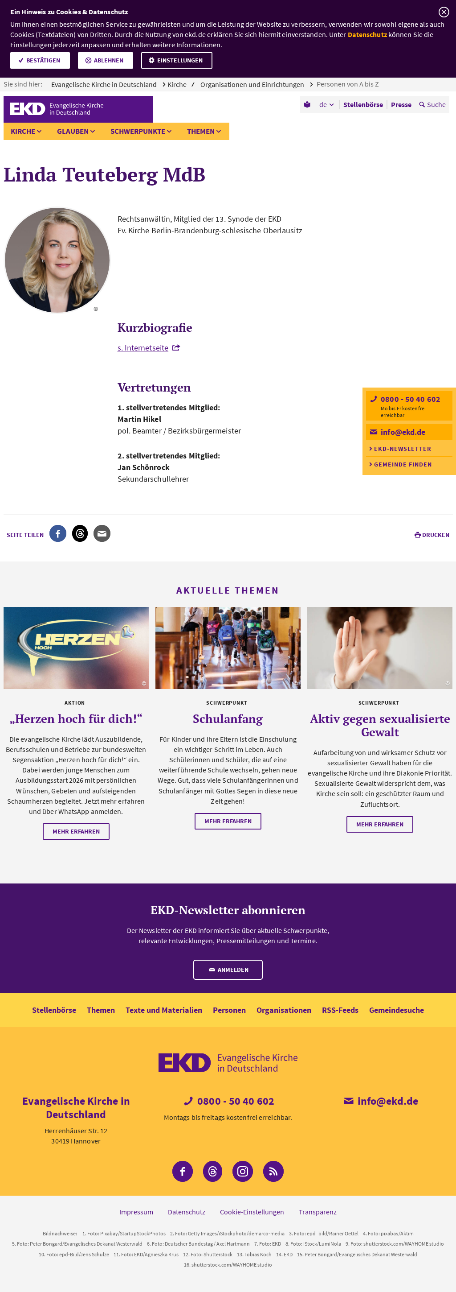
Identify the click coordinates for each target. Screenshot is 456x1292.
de (323, 104)
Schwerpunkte (137, 131)
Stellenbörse (54, 1010)
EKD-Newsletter (403, 449)
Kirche (23, 131)
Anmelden (232, 970)
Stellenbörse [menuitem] (363, 104)
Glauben (73, 131)
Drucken (435, 535)
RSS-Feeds (340, 1010)
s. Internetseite (143, 348)
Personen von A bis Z (348, 83)
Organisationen (283, 1010)
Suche (436, 104)
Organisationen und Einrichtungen (252, 84)
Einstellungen (180, 60)
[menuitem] (308, 104)
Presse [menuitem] (401, 104)
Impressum (136, 1211)
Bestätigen (43, 60)
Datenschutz (367, 34)
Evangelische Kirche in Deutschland (104, 84)
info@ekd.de (402, 432)
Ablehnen (108, 60)
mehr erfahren (76, 831)
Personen (229, 1010)
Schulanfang (228, 718)
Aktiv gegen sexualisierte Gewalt (380, 725)
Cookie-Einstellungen (252, 1211)
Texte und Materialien (164, 1010)
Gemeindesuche (396, 1010)
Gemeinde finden (403, 464)
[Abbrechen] (443, 12)
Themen (201, 131)
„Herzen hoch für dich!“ (75, 718)
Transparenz (318, 1211)
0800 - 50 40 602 (409, 399)
